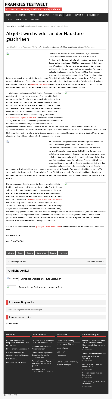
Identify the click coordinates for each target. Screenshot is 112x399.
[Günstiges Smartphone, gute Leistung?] (12, 279)
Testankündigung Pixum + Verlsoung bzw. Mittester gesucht (42, 363)
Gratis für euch (39, 334)
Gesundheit (93, 15)
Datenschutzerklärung (65, 341)
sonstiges (21, 20)
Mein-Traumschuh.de (39, 84)
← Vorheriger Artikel (17, 261)
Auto (32, 15)
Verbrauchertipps (90, 334)
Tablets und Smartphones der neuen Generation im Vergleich (94, 356)
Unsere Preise (62, 348)
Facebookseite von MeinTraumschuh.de (44, 199)
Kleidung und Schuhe (69, 47)
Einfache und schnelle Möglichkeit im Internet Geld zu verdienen (17, 343)
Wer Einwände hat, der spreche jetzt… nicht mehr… (17, 354)
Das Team (61, 352)
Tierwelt (36, 20)
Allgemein (20, 15)
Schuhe (29, 253)
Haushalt (44, 15)
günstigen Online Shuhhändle (48, 226)
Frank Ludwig (44, 47)
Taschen (63, 253)
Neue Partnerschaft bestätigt (17, 349)
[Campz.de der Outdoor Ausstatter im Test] (11, 290)
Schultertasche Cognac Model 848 (21, 117)
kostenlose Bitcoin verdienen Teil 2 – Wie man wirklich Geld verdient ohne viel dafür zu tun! (93, 344)
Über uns (10, 334)
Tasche (53, 253)
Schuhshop (41, 253)
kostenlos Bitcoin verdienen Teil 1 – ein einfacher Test (43, 342)
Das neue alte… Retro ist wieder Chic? (92, 365)
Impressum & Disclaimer (66, 344)
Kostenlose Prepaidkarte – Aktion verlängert (42, 348)
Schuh (20, 253)
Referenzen (61, 356)
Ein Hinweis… (11, 359)
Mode (68, 15)
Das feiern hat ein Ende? (16, 363)
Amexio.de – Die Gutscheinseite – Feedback (42, 371)
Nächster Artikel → (95, 261)
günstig (11, 253)
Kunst (9, 20)
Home (8, 15)
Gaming (79, 15)
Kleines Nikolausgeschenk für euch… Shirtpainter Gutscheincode (42, 355)
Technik (57, 15)
